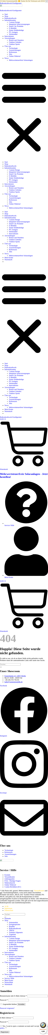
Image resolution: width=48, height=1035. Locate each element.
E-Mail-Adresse (6, 1018)
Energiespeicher (14, 924)
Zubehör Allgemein (16, 932)
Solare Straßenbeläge (16, 30)
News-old (7, 974)
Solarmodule (13, 922)
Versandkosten (39, 891)
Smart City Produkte (16, 26)
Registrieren (5, 1032)
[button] (24, 111)
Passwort (4, 1000)
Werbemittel (13, 34)
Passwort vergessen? (7, 1008)
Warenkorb (8, 260)
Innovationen (9, 36)
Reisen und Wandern (16, 40)
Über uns (7, 46)
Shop (6, 16)
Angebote (12, 934)
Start (6, 14)
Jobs (10, 54)
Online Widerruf (14, 56)
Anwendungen (9, 38)
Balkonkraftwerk (10, 18)
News (6, 58)
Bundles (12, 926)
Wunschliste (8, 982)
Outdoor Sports (14, 44)
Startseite (7, 918)
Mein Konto (8, 258)
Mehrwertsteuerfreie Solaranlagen (21, 60)
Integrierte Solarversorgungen (19, 24)
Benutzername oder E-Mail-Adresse (13, 996)
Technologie (13, 48)
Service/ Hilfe (9, 978)
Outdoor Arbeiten (15, 42)
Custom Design (14, 22)
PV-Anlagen (13, 32)
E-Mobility (13, 28)
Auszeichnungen (15, 50)
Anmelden (21, 1004)
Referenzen (13, 52)
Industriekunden (10, 20)
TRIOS (11, 930)
